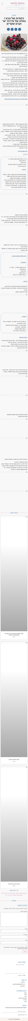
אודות (25, 1001)
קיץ (6, 895)
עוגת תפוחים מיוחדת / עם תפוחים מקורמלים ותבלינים (14, 634)
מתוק (14, 895)
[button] (2, 4)
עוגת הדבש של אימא (14, 884)
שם (26, 929)
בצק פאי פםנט (23, 893)
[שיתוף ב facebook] (19, 29)
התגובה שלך (23, 911)
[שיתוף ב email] (15, 29)
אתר (26, 940)
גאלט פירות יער (11, 893)
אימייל (25, 934)
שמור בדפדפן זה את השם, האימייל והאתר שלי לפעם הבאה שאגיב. (15, 948)
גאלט (17, 893)
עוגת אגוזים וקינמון (14, 759)
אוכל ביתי (25, 999)
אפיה (26, 996)
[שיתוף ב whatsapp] (8, 29)
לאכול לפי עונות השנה (23, 998)
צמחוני (25, 992)
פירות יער (10, 895)
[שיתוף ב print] (12, 29)
